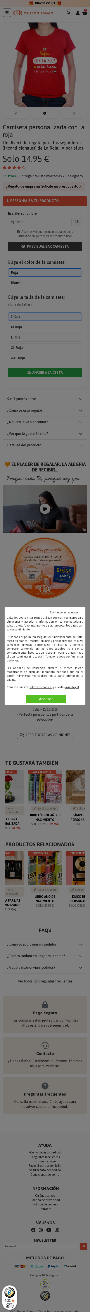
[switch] (10, 1305)
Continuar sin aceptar (64, 612)
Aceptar (46, 699)
